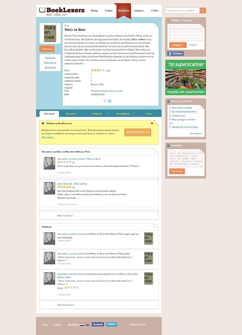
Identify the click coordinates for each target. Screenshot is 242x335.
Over (45, 324)
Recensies (71, 113)
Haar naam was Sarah (182, 107)
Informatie (49, 113)
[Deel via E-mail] (105, 101)
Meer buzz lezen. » (66, 304)
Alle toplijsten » (196, 133)
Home (94, 10)
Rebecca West (97, 84)
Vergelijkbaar (123, 113)
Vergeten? (193, 44)
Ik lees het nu (50, 62)
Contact (57, 324)
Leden (108, 10)
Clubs (154, 10)
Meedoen (187, 20)
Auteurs (138, 10)
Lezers (148, 113)
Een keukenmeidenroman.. (184, 111)
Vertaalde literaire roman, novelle (107, 90)
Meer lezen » (47, 137)
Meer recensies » (65, 215)
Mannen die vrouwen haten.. (185, 126)
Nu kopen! (47, 48)
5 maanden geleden (64, 172)
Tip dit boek (50, 67)
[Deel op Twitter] (109, 101)
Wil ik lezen (50, 57)
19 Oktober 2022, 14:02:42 (67, 204)
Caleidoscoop (178, 115)
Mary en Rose (93, 158)
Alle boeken (73, 324)
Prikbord (97, 113)
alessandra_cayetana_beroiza (71, 233)
